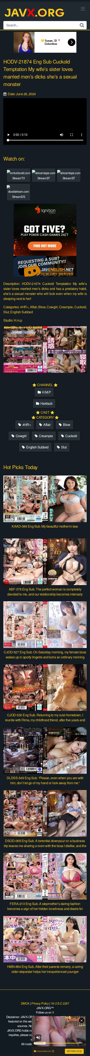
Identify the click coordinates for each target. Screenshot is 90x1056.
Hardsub (46, 403)
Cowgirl (20, 435)
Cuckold (71, 435)
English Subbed (37, 447)
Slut (63, 447)
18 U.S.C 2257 (60, 1003)
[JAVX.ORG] (34, 13)
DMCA (25, 1003)
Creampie (45, 435)
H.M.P (46, 392)
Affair (47, 424)
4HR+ (26, 424)
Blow (66, 424)
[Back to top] (82, 1047)
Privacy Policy (40, 1003)
